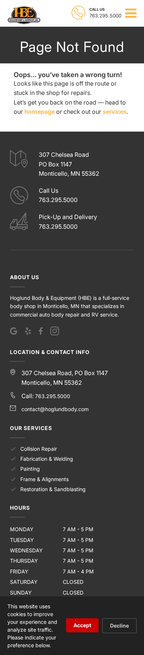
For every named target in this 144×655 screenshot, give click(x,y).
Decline (119, 625)
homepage (39, 111)
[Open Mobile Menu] (131, 13)
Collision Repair (38, 449)
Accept (82, 625)
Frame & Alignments (44, 479)
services (115, 111)
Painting (30, 469)
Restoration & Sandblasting (53, 489)
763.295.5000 (52, 396)
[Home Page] (24, 15)
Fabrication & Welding (46, 459)
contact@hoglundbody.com (55, 409)
